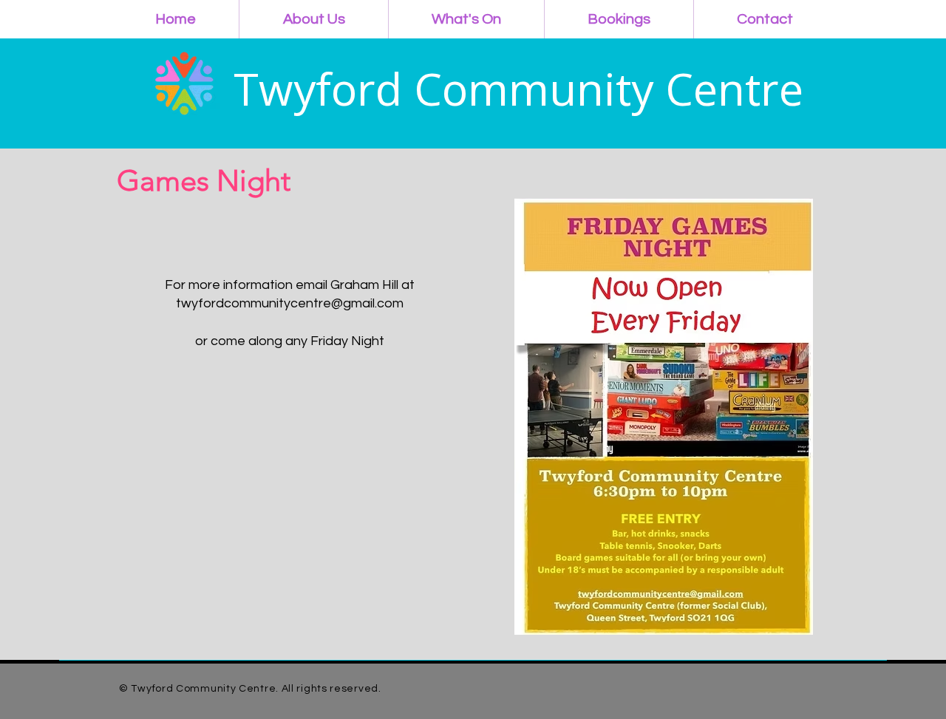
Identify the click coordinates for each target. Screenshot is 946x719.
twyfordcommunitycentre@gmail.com (290, 303)
